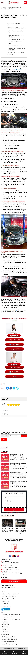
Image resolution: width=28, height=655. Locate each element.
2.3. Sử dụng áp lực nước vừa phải (17, 39)
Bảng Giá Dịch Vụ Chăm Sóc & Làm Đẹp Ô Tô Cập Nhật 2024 (18, 473)
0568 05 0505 (9, 565)
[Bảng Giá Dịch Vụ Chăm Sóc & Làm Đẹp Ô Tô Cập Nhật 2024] (5, 476)
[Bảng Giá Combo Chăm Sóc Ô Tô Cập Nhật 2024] (5, 467)
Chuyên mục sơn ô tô (7, 617)
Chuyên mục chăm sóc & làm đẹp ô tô (11, 619)
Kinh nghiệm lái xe (6, 626)
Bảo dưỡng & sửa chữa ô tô (8, 596)
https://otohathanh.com (13, 569)
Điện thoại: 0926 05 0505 (14, 367)
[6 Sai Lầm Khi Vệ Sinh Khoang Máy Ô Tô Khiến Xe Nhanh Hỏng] (20, 523)
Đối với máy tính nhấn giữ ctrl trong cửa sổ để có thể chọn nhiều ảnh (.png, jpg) (13, 433)
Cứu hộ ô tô (5, 603)
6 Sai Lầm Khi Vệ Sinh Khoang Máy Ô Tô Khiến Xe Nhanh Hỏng (20, 531)
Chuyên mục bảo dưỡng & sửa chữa (11, 614)
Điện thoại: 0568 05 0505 (14, 339)
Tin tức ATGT (5, 631)
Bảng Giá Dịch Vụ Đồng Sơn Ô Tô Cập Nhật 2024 (18, 482)
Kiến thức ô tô (5, 624)
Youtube (14, 376)
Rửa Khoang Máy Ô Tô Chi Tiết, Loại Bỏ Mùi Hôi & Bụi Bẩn (7, 530)
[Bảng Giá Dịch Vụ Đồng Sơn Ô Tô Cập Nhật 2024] (5, 485)
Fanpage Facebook (14, 349)
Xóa (24, 435)
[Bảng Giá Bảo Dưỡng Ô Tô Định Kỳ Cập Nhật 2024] (5, 458)
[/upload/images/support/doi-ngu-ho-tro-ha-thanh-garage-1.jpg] (14, 330)
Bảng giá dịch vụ (6, 606)
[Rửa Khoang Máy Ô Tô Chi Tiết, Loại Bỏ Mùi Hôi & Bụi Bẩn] (7, 523)
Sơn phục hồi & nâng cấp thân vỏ (10, 594)
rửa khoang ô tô (17, 69)
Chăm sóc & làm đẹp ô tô (8, 598)
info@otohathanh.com (11, 567)
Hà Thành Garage (13, 310)
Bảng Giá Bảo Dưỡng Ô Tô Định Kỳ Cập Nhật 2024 (17, 455)
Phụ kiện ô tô (5, 601)
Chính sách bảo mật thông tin (9, 639)
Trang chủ (3, 7)
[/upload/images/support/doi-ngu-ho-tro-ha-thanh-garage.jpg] (14, 360)
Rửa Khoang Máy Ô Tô (8, 8)
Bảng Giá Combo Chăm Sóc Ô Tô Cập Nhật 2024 (18, 464)
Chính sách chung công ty (8, 637)
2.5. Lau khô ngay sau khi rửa (16, 45)
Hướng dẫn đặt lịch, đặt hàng (9, 644)
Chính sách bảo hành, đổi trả (9, 641)
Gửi (4, 439)
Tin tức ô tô (5, 622)
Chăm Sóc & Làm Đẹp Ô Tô (14, 7)
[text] (18, 404)
